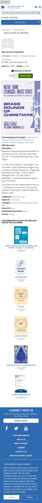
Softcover (11, 214)
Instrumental (16, 197)
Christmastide (14, 200)
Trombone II (14, 142)
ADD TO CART (25, 76)
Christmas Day (15, 203)
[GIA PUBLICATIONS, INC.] (2, 6)
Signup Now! (21, 421)
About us (21, 439)
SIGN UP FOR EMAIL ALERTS (21, 456)
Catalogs (5, 2)
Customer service (21, 435)
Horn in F (31, 140)
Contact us (21, 452)
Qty (10, 75)
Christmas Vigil (26, 203)
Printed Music (19, 30)
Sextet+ (25, 211)
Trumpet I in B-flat (32, 137)
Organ (31, 142)
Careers (21, 448)
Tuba (27, 142)
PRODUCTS (6, 30)
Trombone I (5, 142)
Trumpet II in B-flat (8, 140)
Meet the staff (21, 443)
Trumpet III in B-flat (21, 140)
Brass (13, 208)
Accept (11, 497)
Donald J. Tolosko (19, 56)
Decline (29, 497)
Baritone (22, 142)
